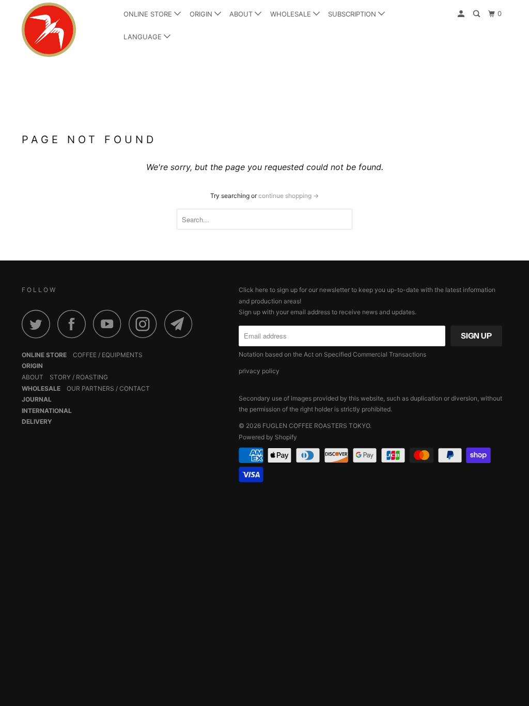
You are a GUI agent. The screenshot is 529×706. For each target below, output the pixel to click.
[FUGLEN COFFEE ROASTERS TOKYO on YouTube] (110, 324)
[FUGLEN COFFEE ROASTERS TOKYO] (63, 30)
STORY (60, 377)
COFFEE (85, 355)
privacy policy (259, 371)
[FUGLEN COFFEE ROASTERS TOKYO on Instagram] (146, 324)
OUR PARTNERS (90, 388)
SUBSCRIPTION (353, 14)
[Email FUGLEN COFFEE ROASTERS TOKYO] (181, 324)
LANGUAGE (143, 37)
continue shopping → (288, 195)
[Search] (477, 14)
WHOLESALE (291, 14)
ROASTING (92, 377)
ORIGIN (202, 14)
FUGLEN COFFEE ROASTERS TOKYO (316, 425)
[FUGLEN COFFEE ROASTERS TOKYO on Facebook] (74, 324)
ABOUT (242, 14)
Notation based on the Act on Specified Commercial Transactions (332, 354)
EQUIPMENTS (122, 355)
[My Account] (462, 14)
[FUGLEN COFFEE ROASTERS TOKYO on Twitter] (39, 324)
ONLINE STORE (148, 14)
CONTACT (134, 388)
